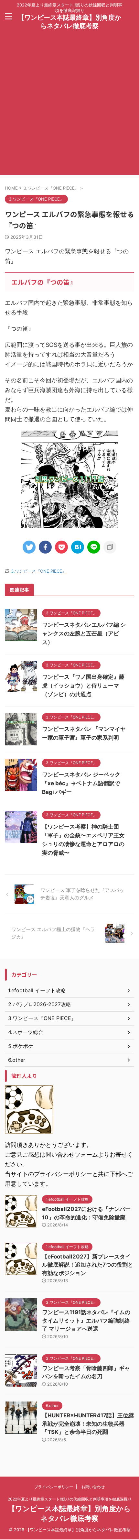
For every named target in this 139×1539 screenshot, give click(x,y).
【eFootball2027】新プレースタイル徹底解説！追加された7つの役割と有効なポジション (87, 1264)
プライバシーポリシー (53, 1486)
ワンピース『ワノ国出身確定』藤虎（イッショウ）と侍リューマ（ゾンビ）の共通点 (83, 686)
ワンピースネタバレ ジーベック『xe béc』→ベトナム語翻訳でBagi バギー (81, 783)
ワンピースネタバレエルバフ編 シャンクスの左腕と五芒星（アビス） (84, 633)
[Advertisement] (69, 105)
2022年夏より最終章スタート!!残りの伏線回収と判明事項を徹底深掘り (70, 1499)
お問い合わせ (93, 1486)
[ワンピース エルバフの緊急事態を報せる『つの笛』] (77, 547)
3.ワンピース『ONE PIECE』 (38, 571)
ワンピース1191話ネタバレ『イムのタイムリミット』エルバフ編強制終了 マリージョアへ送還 (86, 1320)
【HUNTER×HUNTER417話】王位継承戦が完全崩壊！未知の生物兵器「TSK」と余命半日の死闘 (88, 1423)
